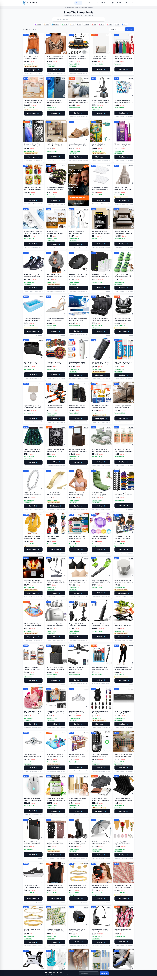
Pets (73, 24)
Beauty (102, 24)
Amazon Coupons (88, 3)
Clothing (39, 24)
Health (110, 24)
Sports (87, 24)
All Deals (78, 3)
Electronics (56, 24)
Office (125, 24)
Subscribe (104, 973)
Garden (65, 24)
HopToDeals (32, 2)
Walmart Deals (101, 3)
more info (90, 7)
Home (47, 24)
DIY (80, 24)
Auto (118, 24)
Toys (94, 24)
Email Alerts (129, 3)
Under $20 (111, 3)
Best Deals (120, 3)
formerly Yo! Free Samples (32, 4)
